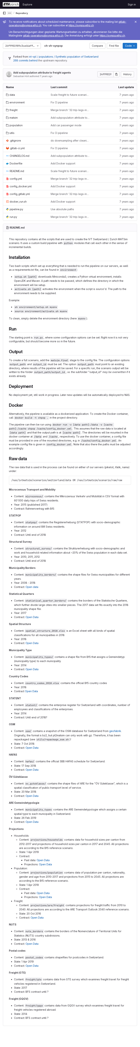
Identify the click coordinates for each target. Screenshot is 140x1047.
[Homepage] (11, 4)
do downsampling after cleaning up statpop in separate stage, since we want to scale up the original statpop (70, 140)
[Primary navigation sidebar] (4, 13)
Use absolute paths (62, 209)
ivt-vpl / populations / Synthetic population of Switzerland (63, 56)
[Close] (135, 22)
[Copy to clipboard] (127, 480)
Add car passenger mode (66, 125)
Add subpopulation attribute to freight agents (42, 72)
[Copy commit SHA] (116, 74)
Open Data (32, 617)
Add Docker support (63, 163)
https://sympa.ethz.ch (81, 25)
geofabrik (115, 731)
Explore (27, 4)
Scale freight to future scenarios (70, 94)
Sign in (132, 4)
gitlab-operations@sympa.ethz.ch (43, 35)
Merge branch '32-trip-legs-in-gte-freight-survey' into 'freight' (70, 110)
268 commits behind (25, 60)
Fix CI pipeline (59, 102)
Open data (32, 586)
